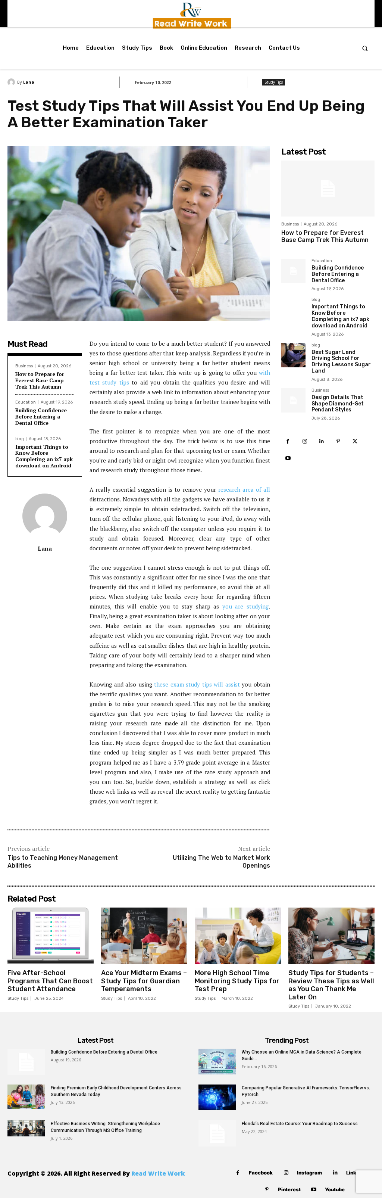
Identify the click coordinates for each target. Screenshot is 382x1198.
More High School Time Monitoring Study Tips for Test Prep (237, 981)
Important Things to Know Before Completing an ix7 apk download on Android (44, 456)
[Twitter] (354, 441)
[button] (365, 47)
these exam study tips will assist (197, 684)
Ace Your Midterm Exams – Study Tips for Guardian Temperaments (144, 981)
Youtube (335, 1189)
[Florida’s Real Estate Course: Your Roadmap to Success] (217, 1133)
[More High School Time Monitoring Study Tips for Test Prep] (238, 936)
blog (19, 439)
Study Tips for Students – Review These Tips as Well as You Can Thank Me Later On (331, 985)
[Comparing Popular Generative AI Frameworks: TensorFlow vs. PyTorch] (217, 1097)
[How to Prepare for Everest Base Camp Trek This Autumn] (328, 189)
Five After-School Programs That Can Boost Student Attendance (50, 981)
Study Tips (273, 82)
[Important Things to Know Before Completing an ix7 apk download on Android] (293, 310)
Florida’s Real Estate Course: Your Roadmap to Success (300, 1123)
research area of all (244, 489)
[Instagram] (304, 441)
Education (25, 402)
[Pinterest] (338, 441)
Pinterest (289, 1189)
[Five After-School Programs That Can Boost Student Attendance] (50, 936)
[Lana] (12, 82)
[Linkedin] (321, 441)
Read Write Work (158, 1173)
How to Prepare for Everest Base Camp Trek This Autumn (39, 380)
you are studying (245, 606)
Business (24, 366)
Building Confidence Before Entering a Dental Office (41, 416)
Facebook (261, 1173)
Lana (28, 82)
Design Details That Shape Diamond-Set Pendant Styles (337, 403)
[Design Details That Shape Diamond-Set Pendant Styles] (293, 400)
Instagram (309, 1173)
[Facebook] (287, 441)
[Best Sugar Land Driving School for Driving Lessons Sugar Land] (293, 355)
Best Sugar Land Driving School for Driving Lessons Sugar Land (341, 361)
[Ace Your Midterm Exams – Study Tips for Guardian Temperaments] (144, 936)
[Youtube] (287, 458)
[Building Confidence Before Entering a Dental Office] (293, 271)
